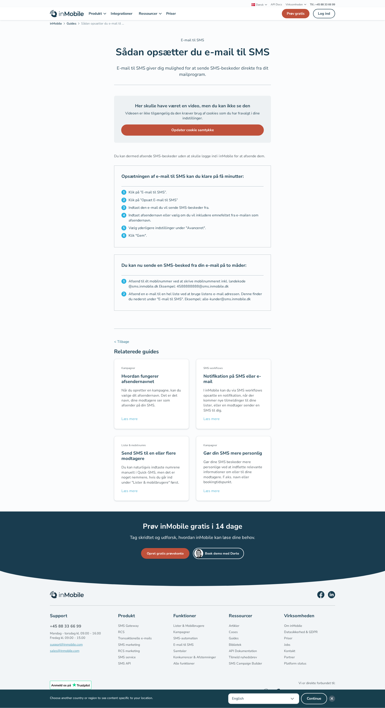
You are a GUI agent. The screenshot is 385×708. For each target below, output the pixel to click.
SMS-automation (185, 638)
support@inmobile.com (66, 644)
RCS (121, 632)
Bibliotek (235, 644)
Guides (234, 638)
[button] (259, 5)
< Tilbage (121, 341)
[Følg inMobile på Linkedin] (331, 594)
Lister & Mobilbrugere (188, 625)
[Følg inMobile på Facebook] (320, 594)
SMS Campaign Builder (245, 663)
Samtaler (179, 651)
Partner (289, 657)
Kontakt (289, 651)
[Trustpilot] (70, 685)
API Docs (276, 4)
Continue (314, 698)
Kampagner (181, 632)
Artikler (234, 625)
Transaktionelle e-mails (135, 638)
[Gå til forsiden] (67, 13)
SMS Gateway (128, 625)
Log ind (324, 13)
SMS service (127, 657)
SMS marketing (129, 644)
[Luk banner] (332, 699)
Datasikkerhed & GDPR (301, 632)
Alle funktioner (184, 663)
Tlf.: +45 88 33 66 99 (322, 4)
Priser (288, 638)
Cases (233, 632)
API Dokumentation (243, 651)
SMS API (124, 663)
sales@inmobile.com (64, 650)
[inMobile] (57, 24)
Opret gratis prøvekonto (165, 553)
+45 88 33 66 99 (65, 626)
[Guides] (73, 24)
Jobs (287, 644)
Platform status (295, 663)
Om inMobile (293, 625)
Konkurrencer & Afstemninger (194, 657)
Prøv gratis (296, 13)
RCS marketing (129, 651)
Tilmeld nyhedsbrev (243, 657)
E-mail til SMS (183, 644)
